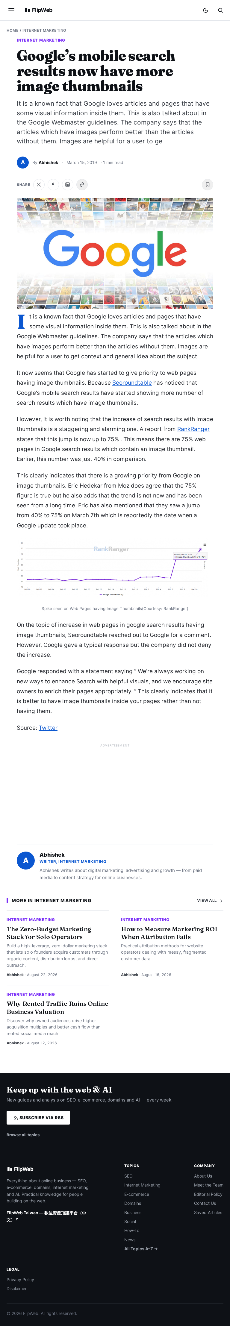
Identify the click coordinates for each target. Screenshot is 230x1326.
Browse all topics (23, 1134)
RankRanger (193, 429)
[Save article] (207, 184)
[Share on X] (39, 184)
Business (132, 1212)
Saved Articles (208, 1212)
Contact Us (205, 1203)
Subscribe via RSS (40, 1117)
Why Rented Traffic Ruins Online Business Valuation (57, 1007)
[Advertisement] (115, 791)
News (129, 1239)
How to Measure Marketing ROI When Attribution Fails (169, 932)
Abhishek (48, 162)
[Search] (220, 10)
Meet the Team (208, 1184)
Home (13, 30)
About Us (203, 1175)
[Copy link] (82, 184)
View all (207, 900)
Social (130, 1221)
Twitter (48, 727)
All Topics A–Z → (141, 1248)
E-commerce (136, 1194)
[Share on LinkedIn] (67, 184)
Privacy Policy (20, 1279)
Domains (132, 1203)
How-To (131, 1230)
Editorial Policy (208, 1194)
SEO (128, 1175)
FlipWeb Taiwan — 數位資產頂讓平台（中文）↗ (46, 1216)
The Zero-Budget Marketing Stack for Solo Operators (49, 932)
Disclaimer (17, 1288)
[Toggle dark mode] (206, 10)
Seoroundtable (132, 382)
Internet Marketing (44, 30)
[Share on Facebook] (53, 184)
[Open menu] (11, 10)
